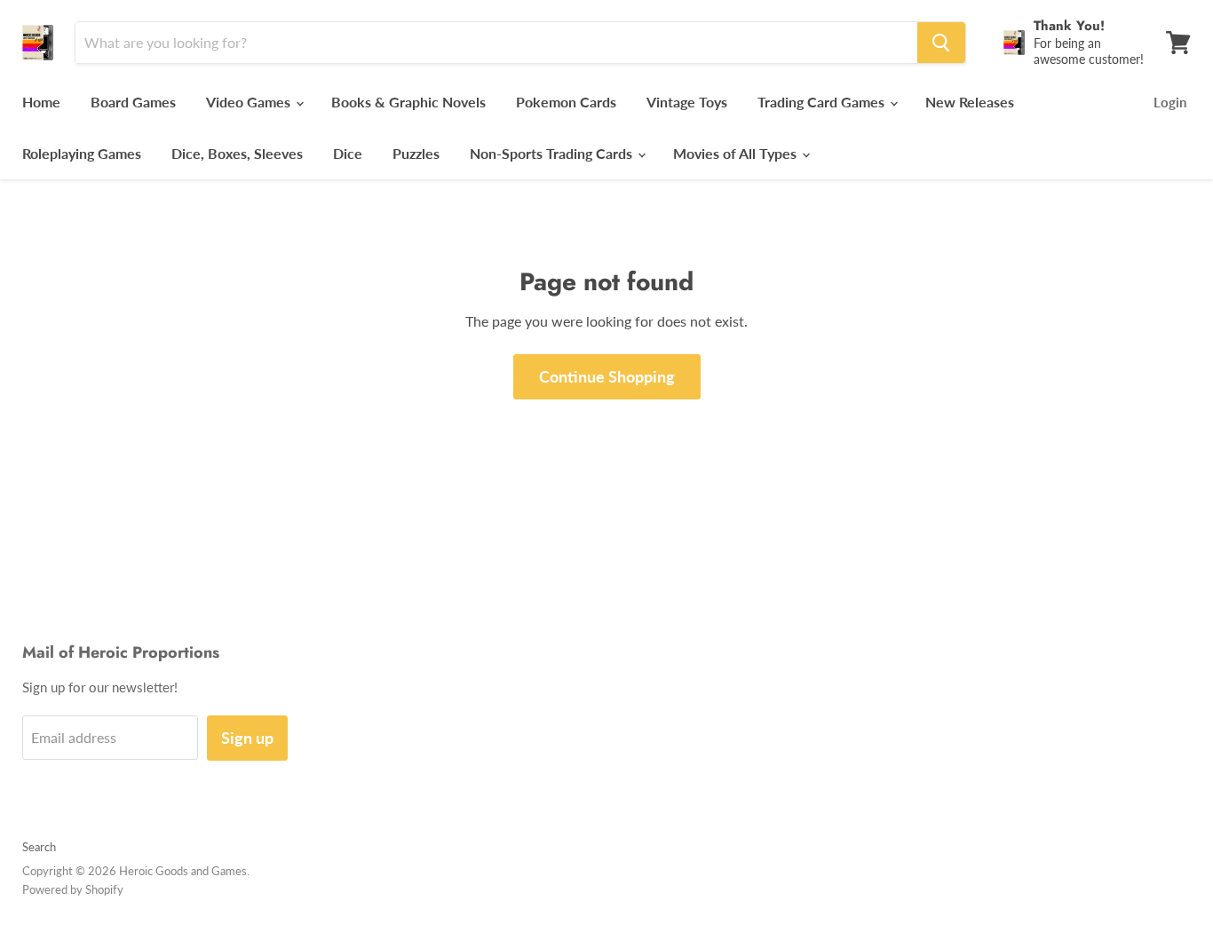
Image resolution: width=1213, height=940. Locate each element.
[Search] (941, 42)
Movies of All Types (736, 153)
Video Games (250, 101)
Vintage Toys (686, 101)
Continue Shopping (607, 376)
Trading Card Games (822, 101)
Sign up (247, 737)
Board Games (133, 101)
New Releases (969, 101)
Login (1170, 102)
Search (39, 847)
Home (41, 101)
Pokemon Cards (566, 101)
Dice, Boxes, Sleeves (237, 153)
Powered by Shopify (72, 889)
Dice (347, 153)
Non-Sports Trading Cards (553, 153)
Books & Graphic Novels (408, 101)
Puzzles (416, 153)
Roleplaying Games (81, 153)
